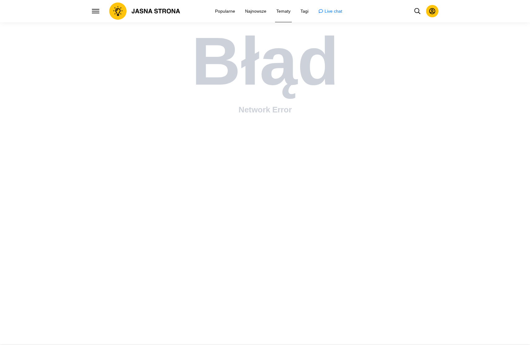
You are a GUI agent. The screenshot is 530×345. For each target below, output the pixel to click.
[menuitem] (225, 11)
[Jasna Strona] (144, 11)
